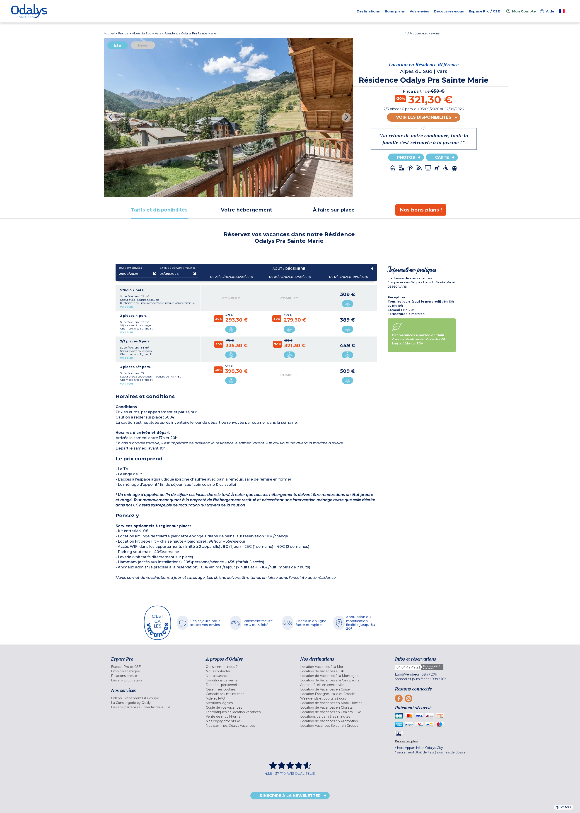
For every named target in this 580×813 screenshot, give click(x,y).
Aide (547, 11)
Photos (406, 157)
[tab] (159, 209)
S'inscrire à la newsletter (290, 795)
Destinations (368, 11)
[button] (423, 33)
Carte (442, 157)
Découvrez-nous (449, 11)
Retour (565, 807)
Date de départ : (177, 268)
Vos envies (419, 11)
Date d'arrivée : (130, 268)
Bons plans (395, 11)
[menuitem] (152, 666)
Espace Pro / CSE (484, 11)
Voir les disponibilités (423, 117)
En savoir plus (406, 741)
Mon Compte (524, 11)
